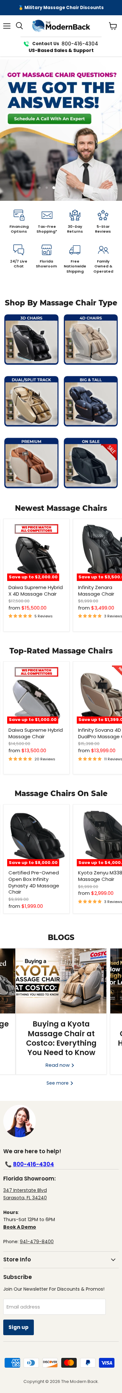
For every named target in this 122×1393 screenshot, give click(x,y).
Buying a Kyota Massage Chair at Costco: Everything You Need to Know (61, 1038)
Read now (58, 1065)
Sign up (18, 1327)
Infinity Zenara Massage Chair (96, 590)
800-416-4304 (33, 1164)
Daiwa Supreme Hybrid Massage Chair (35, 733)
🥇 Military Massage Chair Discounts (61, 8)
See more (58, 1083)
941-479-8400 (37, 1241)
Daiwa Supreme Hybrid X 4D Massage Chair (35, 590)
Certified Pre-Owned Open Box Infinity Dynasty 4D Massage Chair (33, 882)
